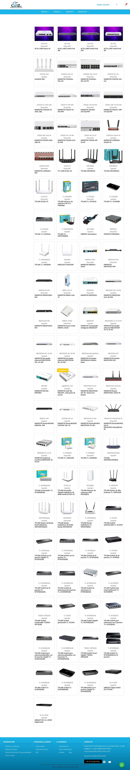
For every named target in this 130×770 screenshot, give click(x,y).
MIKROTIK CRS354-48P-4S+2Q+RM (113, 111)
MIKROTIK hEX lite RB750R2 (41, 392)
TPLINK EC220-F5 (41, 201)
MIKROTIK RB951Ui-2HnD (88, 266)
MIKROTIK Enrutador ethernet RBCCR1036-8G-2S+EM (66, 360)
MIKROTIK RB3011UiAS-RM (44, 296)
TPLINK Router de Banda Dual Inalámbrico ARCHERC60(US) (44, 525)
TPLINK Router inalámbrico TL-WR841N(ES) (86, 525)
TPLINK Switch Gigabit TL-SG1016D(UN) (89, 621)
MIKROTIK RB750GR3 (89, 295)
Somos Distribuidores (65, 749)
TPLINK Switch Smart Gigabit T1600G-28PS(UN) (89, 655)
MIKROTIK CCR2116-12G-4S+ (113, 80)
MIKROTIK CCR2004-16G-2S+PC (89, 80)
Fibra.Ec (57, 12)
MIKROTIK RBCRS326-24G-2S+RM (112, 296)
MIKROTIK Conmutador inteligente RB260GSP (89, 327)
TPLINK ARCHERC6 (88, 171)
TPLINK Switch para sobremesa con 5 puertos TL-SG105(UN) (113, 622)
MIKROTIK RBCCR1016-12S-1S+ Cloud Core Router (89, 393)
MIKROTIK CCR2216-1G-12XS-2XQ (43, 111)
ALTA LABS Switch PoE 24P (89, 49)
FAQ (37, 752)
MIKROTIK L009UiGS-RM (43, 172)
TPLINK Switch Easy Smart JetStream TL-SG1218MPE (111, 590)
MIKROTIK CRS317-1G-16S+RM (66, 111)
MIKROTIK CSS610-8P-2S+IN (89, 141)
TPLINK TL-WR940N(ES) (63, 235)
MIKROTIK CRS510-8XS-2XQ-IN (44, 141)
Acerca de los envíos (42, 749)
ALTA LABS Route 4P (42, 48)
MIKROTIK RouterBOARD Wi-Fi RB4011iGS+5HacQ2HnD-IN (113, 426)
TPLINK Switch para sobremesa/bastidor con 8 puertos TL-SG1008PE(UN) (67, 656)
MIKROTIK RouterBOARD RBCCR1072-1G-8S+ (90, 424)
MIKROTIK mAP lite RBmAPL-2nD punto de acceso (66, 393)
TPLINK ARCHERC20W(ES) (111, 459)
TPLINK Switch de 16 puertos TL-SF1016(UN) (89, 556)
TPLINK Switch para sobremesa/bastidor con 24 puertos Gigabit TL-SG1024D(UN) (44, 656)
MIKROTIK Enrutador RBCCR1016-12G (112, 359)
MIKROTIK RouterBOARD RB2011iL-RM (44, 424)
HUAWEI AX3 (40, 79)
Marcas (44, 12)
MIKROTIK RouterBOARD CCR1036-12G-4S (67, 424)
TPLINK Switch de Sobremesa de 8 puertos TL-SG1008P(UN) (67, 590)
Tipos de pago (40, 746)
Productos (82, 12)
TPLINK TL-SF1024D (88, 201)
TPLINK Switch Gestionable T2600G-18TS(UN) (43, 622)
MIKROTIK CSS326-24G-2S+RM (67, 141)
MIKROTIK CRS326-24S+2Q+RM (88, 111)
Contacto (61, 752)
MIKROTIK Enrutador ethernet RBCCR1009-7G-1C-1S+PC (112, 328)
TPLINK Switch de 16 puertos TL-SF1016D (111, 556)
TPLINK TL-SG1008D (112, 201)
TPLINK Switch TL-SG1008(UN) (42, 688)
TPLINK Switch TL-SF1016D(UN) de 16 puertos (111, 655)
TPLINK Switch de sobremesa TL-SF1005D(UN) (87, 590)
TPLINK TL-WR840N (66, 458)
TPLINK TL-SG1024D (42, 234)
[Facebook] (104, 762)
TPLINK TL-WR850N (89, 458)
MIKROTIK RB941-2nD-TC (66, 296)
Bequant (70, 12)
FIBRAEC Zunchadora (89, 234)
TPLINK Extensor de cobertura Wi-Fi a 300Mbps (65, 203)
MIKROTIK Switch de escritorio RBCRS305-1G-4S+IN (44, 460)
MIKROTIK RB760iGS (111, 234)
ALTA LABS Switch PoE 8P (112, 49)
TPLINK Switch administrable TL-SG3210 (113, 524)
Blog (70, 752)
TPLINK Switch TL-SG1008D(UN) (65, 688)
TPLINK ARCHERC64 (111, 171)
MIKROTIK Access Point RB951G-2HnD (66, 327)
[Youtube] (109, 762)
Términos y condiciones (12, 746)
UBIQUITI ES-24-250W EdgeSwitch (43, 721)
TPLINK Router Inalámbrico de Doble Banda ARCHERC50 (65, 525)
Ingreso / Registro (103, 5)
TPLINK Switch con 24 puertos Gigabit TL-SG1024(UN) (43, 557)
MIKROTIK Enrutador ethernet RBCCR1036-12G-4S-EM (43, 360)
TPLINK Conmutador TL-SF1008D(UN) (44, 491)
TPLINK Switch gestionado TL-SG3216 (66, 621)
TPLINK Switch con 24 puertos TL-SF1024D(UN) (66, 557)
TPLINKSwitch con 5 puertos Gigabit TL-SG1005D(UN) (88, 689)
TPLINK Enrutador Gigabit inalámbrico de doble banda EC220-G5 (66, 492)
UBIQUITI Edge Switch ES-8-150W (112, 688)
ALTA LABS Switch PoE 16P (66, 49)
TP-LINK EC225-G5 (65, 171)
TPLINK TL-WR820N (43, 265)
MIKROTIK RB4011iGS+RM (109, 266)
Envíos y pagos (10, 755)
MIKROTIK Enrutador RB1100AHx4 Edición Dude (89, 360)
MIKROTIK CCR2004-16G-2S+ (66, 80)
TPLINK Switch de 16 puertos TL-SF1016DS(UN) (42, 590)
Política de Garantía (11, 749)
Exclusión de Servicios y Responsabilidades (18, 752)
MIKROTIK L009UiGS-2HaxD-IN (112, 141)
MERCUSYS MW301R (66, 265)
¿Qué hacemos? (64, 746)
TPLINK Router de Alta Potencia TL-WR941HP (112, 491)
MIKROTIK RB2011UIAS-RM (44, 327)
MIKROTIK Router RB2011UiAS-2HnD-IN (112, 392)
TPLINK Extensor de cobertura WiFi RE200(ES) (88, 492)
